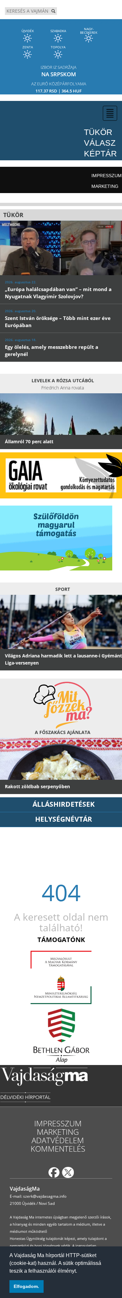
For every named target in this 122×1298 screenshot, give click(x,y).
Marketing (104, 186)
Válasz (99, 142)
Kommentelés (58, 1148)
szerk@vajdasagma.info (44, 1196)
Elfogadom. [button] (26, 1286)
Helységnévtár (63, 819)
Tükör (98, 132)
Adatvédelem (58, 1140)
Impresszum (106, 175)
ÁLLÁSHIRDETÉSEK (64, 804)
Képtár (100, 153)
